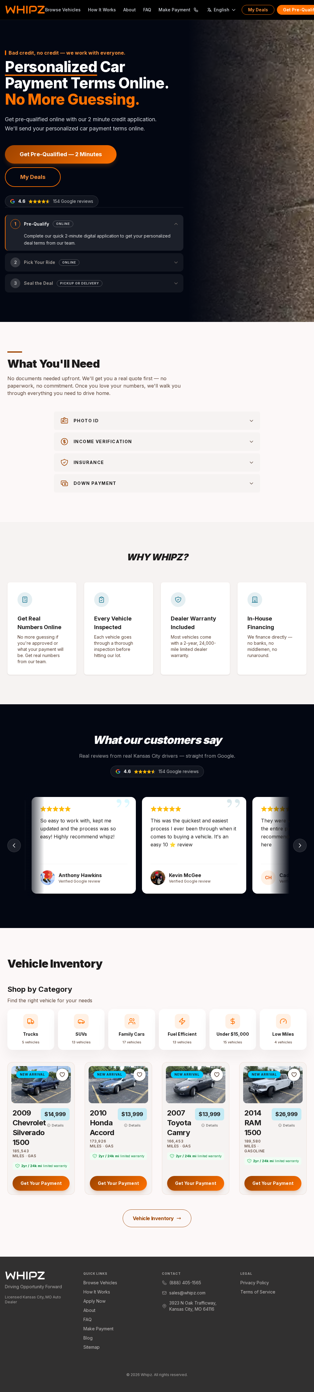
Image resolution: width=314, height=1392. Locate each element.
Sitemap (91, 1347)
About (129, 9)
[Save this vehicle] (62, 1075)
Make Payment (174, 9)
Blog (88, 1337)
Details (58, 1125)
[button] (94, 233)
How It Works (102, 9)
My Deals (258, 9)
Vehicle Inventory (153, 1218)
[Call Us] (195, 9)
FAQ (147, 9)
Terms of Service (257, 1291)
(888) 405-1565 (185, 1282)
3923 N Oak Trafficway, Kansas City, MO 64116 (192, 1306)
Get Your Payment (41, 1183)
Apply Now (94, 1301)
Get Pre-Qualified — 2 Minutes (61, 154)
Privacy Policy (254, 1282)
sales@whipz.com (187, 1292)
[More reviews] (300, 845)
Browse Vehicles (63, 9)
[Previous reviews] (14, 845)
